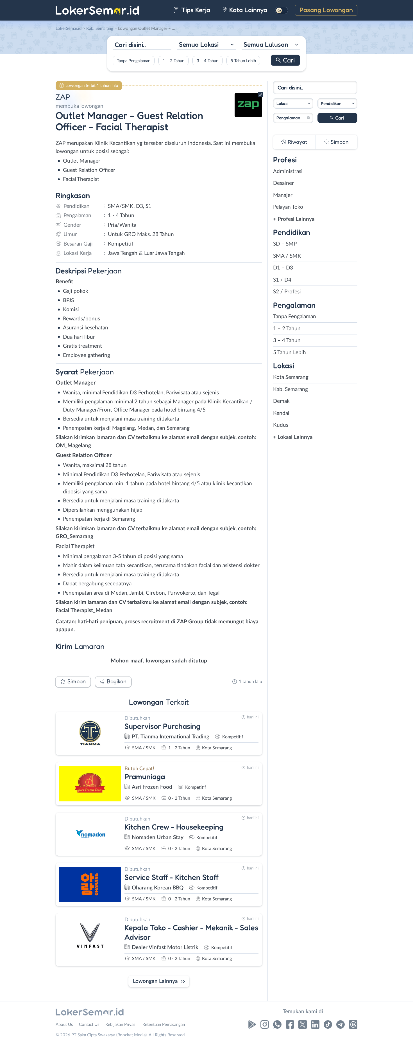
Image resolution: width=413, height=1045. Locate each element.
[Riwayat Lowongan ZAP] (248, 115)
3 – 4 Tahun (207, 61)
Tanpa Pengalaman (133, 61)
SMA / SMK (287, 256)
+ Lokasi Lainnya (293, 437)
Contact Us (89, 1024)
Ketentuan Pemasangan (163, 1024)
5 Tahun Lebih (243, 61)
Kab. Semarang (290, 389)
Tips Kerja (195, 10)
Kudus (280, 425)
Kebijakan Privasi (121, 1024)
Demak (281, 401)
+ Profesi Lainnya (294, 219)
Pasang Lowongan (326, 10)
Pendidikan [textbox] (331, 103)
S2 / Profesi (287, 292)
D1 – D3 (283, 268)
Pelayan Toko (288, 207)
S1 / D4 (282, 280)
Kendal (281, 413)
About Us (64, 1024)
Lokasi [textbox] (282, 103)
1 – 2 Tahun (173, 61)
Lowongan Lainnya (155, 981)
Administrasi (288, 171)
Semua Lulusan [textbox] (266, 44)
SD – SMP (285, 244)
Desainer (283, 183)
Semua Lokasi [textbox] (199, 44)
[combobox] (206, 45)
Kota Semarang (290, 377)
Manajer (282, 195)
